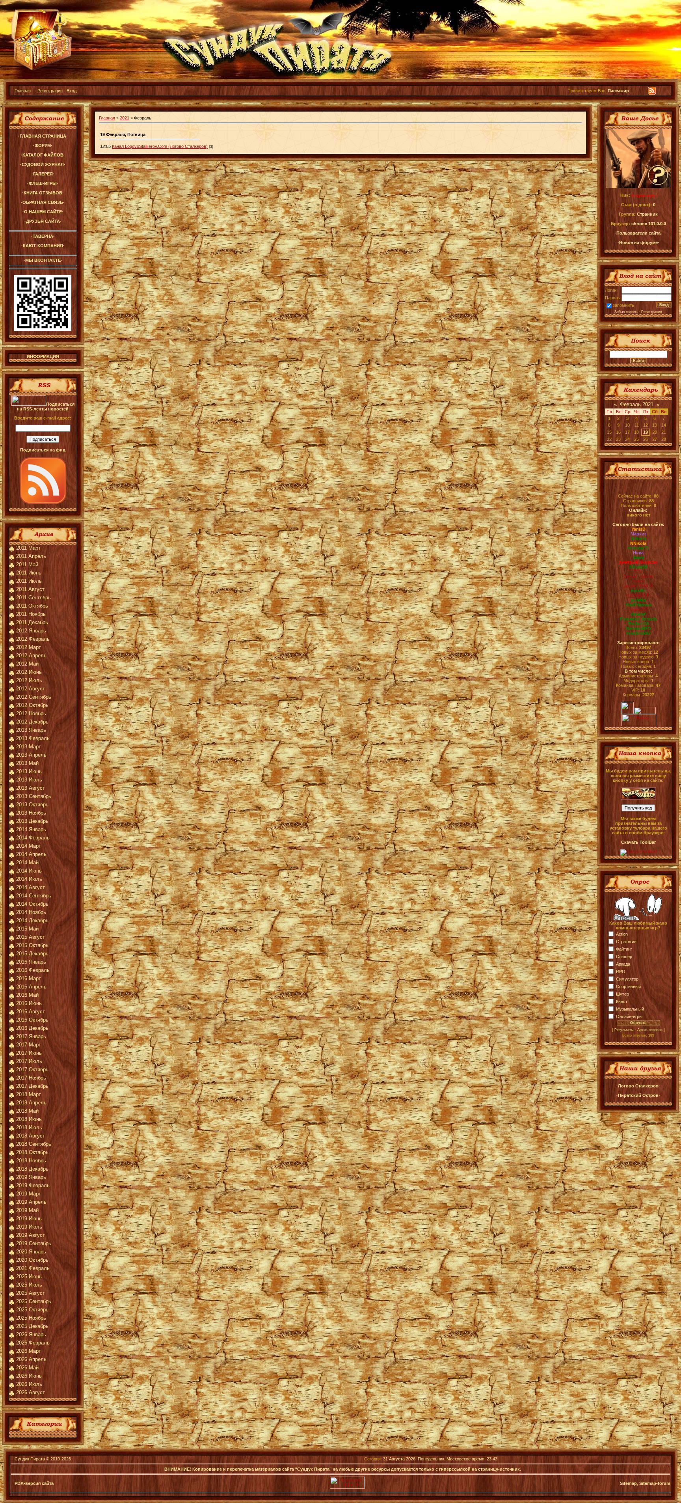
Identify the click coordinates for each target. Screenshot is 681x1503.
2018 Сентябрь (33, 1144)
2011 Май (27, 564)
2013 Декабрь (32, 821)
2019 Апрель (31, 1202)
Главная (23, 90)
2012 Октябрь (32, 705)
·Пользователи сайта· (638, 233)
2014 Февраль (33, 838)
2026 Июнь (29, 1376)
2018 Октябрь (32, 1152)
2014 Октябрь (32, 904)
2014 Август (30, 887)
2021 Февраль (33, 1268)
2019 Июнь (29, 1218)
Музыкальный (630, 1009)
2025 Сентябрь (33, 1301)
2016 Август (30, 1011)
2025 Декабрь (32, 1326)
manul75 (638, 609)
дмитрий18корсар (638, 562)
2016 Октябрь (32, 1020)
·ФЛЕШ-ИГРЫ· (42, 183)
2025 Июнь (29, 1276)
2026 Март (28, 1351)
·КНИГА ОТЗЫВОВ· (43, 192)
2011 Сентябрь (33, 597)
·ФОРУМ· (42, 145)
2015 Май (27, 929)
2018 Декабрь (32, 1169)
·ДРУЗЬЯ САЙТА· (42, 221)
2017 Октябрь (32, 1069)
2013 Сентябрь (33, 796)
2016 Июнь (29, 1003)
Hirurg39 (638, 567)
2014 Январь (31, 829)
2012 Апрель (31, 655)
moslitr (638, 590)
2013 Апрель (31, 755)
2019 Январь (31, 1177)
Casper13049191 (638, 586)
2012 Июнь (29, 672)
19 (645, 432)
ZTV (638, 571)
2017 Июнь (29, 1053)
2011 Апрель (31, 556)
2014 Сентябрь (33, 896)
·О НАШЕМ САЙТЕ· (42, 211)
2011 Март (28, 548)
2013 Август (30, 788)
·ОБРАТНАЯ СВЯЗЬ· (43, 202)
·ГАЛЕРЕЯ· (43, 174)
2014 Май (27, 862)
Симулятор (627, 979)
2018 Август (30, 1136)
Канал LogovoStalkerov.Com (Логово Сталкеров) (160, 146)
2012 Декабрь (32, 722)
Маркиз (638, 533)
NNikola (638, 543)
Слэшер (624, 956)
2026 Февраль (33, 1343)
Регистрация (50, 90)
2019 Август (30, 1235)
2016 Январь (31, 962)
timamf (638, 614)
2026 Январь (31, 1334)
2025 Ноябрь (31, 1318)
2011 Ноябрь (31, 614)
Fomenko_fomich (638, 619)
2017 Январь (31, 1036)
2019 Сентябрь (33, 1243)
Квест (621, 1001)
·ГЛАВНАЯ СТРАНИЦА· (43, 136)
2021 (124, 118)
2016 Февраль (33, 970)
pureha (638, 600)
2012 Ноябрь (31, 713)
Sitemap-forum (654, 1483)
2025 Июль (29, 1285)
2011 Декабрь (32, 622)
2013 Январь (31, 730)
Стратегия (626, 941)
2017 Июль (29, 1061)
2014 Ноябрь (31, 912)
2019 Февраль (33, 1185)
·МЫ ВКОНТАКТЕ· (43, 260)
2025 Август (30, 1293)
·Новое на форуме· (638, 242)
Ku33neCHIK (638, 595)
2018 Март (28, 1094)
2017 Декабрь (32, 1086)
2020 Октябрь (32, 1260)
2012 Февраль (33, 639)
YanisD (638, 529)
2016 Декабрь (32, 1028)
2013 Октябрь (32, 804)
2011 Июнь (28, 573)
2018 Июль (29, 1127)
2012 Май (27, 664)
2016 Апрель (31, 987)
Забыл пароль (626, 312)
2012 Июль (29, 680)
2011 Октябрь (32, 606)
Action (622, 934)
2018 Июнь (29, 1119)
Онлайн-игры (629, 1016)
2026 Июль (29, 1384)
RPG (620, 971)
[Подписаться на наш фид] (43, 502)
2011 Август (30, 589)
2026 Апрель (31, 1359)
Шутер (622, 994)
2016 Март (28, 978)
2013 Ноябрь (31, 813)
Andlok (638, 581)
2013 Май (27, 763)
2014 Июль (29, 879)
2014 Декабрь (32, 920)
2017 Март (28, 1045)
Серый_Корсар (638, 576)
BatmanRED (638, 628)
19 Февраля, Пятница (122, 134)
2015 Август (30, 937)
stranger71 (638, 548)
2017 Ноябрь (31, 1078)
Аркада (623, 964)
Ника (638, 552)
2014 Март (28, 846)
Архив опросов (649, 1030)
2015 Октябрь (32, 945)
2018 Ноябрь (31, 1161)
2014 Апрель (31, 854)
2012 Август (30, 689)
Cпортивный (628, 986)
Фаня (638, 557)
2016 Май (27, 995)
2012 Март (28, 647)
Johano (638, 538)
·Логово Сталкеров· (638, 1085)
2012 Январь (31, 631)
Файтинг (624, 949)
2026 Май (27, 1368)
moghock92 (638, 633)
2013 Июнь (29, 771)
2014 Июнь (29, 871)
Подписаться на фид (42, 450)
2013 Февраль (33, 738)
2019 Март (28, 1194)
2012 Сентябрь (33, 697)
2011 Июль (29, 581)
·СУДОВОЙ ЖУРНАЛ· (42, 164)
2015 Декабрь (32, 954)
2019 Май (27, 1210)
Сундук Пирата (30, 1458)
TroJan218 (638, 623)
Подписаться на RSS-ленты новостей (45, 406)
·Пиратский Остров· (638, 1095)
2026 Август (30, 1392)
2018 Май (27, 1111)
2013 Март (28, 747)
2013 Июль (29, 780)
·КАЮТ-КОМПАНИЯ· (43, 245)
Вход (71, 90)
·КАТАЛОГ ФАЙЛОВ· (43, 155)
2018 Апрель (31, 1103)
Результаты (623, 1030)
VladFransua (638, 604)
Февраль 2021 (636, 404)
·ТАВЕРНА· (43, 236)
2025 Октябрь (32, 1310)
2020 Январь (31, 1252)
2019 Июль (29, 1227)
